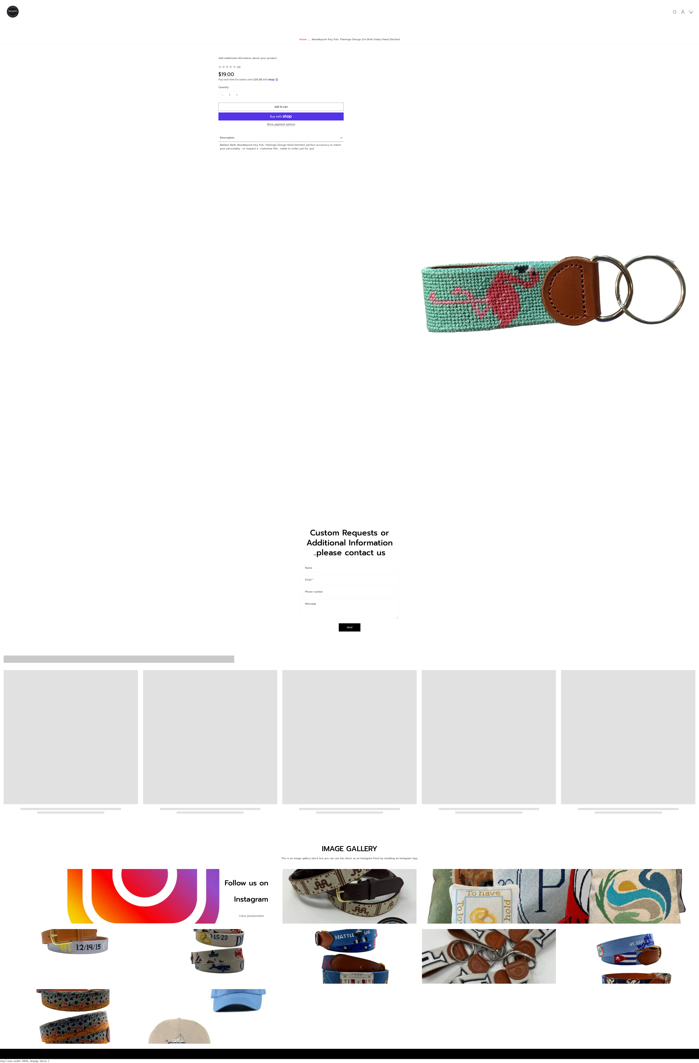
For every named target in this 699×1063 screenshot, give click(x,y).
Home (303, 39)
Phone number (314, 591)
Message (310, 603)
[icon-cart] (691, 11)
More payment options (281, 124)
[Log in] (683, 11)
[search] (675, 11)
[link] (251, 916)
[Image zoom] (525, 281)
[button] (281, 107)
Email (309, 580)
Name (308, 568)
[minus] (222, 95)
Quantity (223, 87)
